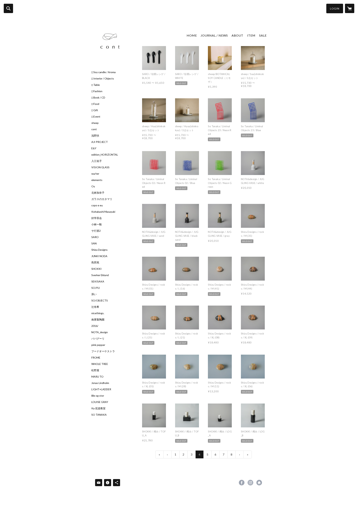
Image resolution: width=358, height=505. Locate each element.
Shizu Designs (99, 249)
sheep (95, 123)
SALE (263, 35)
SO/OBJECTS (99, 300)
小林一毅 (96, 224)
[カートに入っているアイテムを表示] (349, 8)
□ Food (95, 104)
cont (94, 129)
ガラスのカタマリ (101, 199)
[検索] (8, 8)
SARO (95, 237)
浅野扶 (95, 135)
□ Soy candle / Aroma (103, 72)
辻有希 (95, 307)
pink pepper (98, 345)
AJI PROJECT (99, 142)
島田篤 (95, 262)
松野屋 (95, 370)
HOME (192, 35)
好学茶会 (96, 218)
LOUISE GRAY (99, 402)
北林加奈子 (97, 192)
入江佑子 (96, 161)
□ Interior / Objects (102, 78)
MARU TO (97, 376)
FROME (95, 357)
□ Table (95, 85)
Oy (93, 186)
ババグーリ (97, 338)
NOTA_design (99, 332)
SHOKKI (96, 269)
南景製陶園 (97, 319)
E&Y (93, 148)
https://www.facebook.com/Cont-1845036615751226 (241, 482)
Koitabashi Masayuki (103, 211)
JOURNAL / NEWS (214, 35)
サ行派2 (96, 230)
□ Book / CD (98, 97)
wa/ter (95, 173)
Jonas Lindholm (100, 383)
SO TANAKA (99, 414)
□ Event (95, 116)
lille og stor (97, 395)
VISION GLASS (100, 167)
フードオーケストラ (103, 351)
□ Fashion (96, 91)
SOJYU (95, 288)
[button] (334, 8)
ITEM (251, 35)
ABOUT (237, 35)
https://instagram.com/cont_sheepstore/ (250, 482)
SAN (94, 243)
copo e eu (97, 205)
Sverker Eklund (100, 275)
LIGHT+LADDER (101, 389)
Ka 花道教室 (98, 408)
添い (94, 294)
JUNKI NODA (99, 256)
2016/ (94, 326)
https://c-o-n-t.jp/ (259, 482)
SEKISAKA (97, 281)
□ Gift (94, 110)
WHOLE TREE (99, 364)
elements (96, 180)
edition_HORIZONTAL (104, 154)
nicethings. (97, 313)
